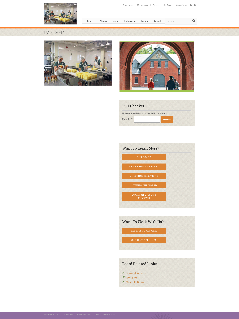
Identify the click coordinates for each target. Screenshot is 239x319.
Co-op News (181, 5)
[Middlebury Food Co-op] (60, 13)
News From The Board (144, 166)
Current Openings (144, 240)
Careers (156, 5)
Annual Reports (136, 273)
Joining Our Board (144, 185)
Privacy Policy (109, 314)
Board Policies (135, 282)
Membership (143, 5)
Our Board (167, 5)
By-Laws (131, 277)
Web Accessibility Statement (91, 314)
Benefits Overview (144, 230)
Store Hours (128, 5)
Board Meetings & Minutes (144, 196)
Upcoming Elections (144, 175)
